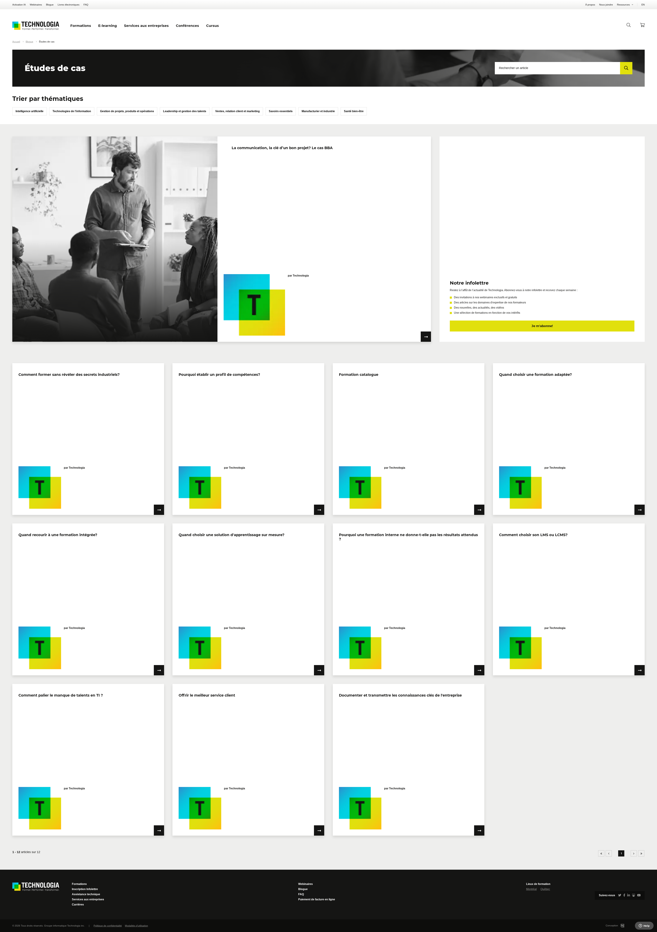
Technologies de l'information (72, 111)
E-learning (107, 26)
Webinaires (36, 4)
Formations (79, 884)
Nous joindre (606, 4)
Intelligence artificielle (29, 111)
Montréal (531, 889)
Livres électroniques (68, 4)
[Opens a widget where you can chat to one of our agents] (644, 926)
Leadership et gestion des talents (184, 111)
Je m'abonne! (542, 326)
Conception (612, 925)
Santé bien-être (354, 111)
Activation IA (19, 4)
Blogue (50, 4)
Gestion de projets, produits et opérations (127, 111)
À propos (590, 4)
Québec (545, 889)
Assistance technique (86, 894)
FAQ (85, 4)
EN (643, 4)
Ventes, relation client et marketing (237, 111)
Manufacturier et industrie (318, 111)
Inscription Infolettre (85, 889)
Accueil (16, 41)
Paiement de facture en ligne (316, 899)
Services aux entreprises (88, 899)
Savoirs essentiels (281, 111)
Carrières (78, 904)
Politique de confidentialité (108, 925)
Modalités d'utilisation (136, 925)
